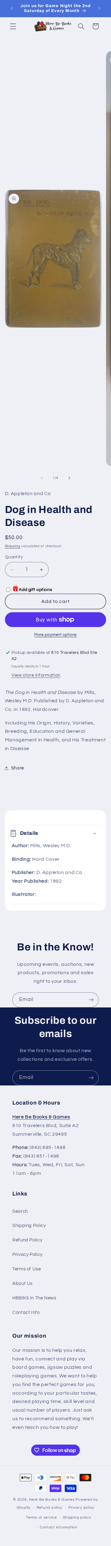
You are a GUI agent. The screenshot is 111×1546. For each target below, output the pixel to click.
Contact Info (26, 1312)
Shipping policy (77, 1517)
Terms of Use (26, 1269)
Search (20, 1211)
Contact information (58, 1527)
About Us (22, 1283)
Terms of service (41, 1517)
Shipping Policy (29, 1225)
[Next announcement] (99, 8)
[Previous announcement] (11, 8)
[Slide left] (41, 478)
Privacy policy (81, 1507)
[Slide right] (69, 478)
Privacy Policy (27, 1254)
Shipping (12, 546)
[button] (13, 26)
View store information (35, 675)
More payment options (55, 635)
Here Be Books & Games (52, 1499)
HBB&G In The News (34, 1298)
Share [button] (17, 768)
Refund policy (50, 1507)
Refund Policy (27, 1240)
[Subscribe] (91, 999)
